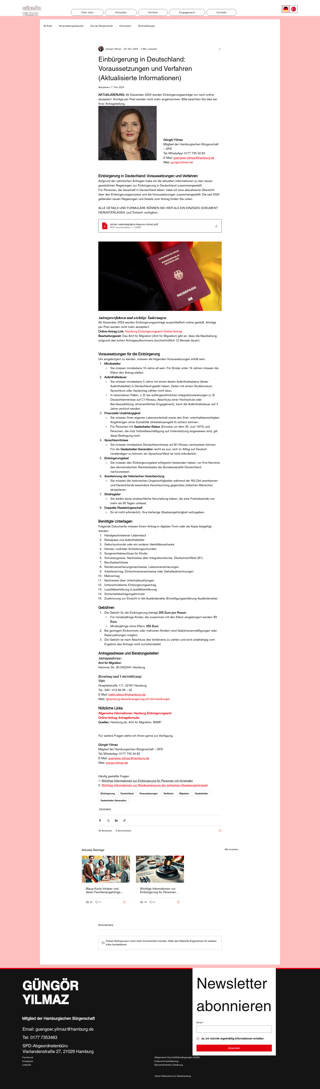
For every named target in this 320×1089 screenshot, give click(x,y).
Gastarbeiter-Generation (113, 800)
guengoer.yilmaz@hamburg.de (65, 1029)
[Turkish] (293, 9)
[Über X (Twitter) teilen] (108, 820)
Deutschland (127, 793)
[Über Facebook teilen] (100, 820)
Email (200, 1022)
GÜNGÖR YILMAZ (50, 992)
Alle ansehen (231, 849)
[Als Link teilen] (124, 820)
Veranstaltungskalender (71, 26)
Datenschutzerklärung (166, 1061)
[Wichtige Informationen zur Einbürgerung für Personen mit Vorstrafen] (160, 869)
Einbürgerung (107, 793)
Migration (184, 793)
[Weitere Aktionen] (220, 49)
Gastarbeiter (201, 793)
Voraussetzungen (148, 793)
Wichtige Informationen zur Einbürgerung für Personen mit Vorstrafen (158, 890)
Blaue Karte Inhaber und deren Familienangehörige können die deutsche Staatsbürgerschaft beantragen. (103, 890)
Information (125, 26)
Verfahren (168, 793)
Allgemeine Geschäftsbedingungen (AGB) (177, 1057)
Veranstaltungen (146, 26)
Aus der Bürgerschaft (101, 26)
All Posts (47, 26)
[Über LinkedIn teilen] (116, 820)
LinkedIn (26, 1064)
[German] (286, 9)
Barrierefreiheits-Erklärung (168, 1064)
